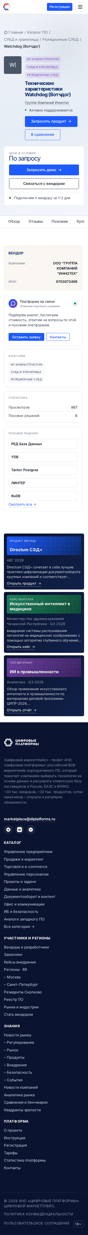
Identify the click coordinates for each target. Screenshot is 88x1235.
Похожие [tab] (60, 221)
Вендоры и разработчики (26, 947)
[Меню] (80, 7)
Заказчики (13, 954)
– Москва (12, 977)
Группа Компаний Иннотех (47, 102)
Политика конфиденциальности (38, 1214)
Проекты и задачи (20, 881)
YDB (14, 457)
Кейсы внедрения (20, 962)
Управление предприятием (28, 851)
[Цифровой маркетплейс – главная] (7, 7)
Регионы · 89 (15, 969)
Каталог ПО (37, 32)
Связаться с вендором (44, 183)
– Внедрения (15, 1065)
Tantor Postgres (24, 470)
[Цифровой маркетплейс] (44, 742)
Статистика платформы (25, 1160)
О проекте (13, 1130)
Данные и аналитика (22, 889)
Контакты (58, 337)
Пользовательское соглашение (36, 1223)
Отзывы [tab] (36, 221)
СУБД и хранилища (21, 39)
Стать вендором (18, 1014)
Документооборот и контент (29, 896)
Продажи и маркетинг (24, 859)
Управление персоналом (26, 874)
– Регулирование (19, 1042)
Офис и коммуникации (24, 904)
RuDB (15, 496)
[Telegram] (8, 829)
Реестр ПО (13, 999)
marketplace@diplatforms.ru (29, 819)
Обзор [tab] (14, 221)
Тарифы (11, 1153)
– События (13, 1080)
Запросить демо (44, 169)
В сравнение (42, 134)
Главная (16, 32)
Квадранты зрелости (22, 1110)
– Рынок (11, 1050)
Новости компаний (21, 1087)
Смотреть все (22, 504)
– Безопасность (18, 1072)
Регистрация (60, 7)
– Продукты (14, 1057)
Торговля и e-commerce (25, 866)
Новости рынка (17, 1035)
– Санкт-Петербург (21, 984)
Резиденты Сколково (23, 992)
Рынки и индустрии (21, 1007)
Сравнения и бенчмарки (26, 1102)
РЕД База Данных (26, 444)
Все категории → (19, 926)
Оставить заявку (26, 337)
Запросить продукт (51, 121)
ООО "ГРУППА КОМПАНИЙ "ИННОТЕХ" (65, 268)
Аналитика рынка (19, 1095)
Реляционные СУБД (60, 39)
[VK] (19, 829)
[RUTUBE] (30, 829)
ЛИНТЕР (18, 483)
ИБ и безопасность (21, 911)
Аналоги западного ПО (24, 919)
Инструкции (14, 1138)
